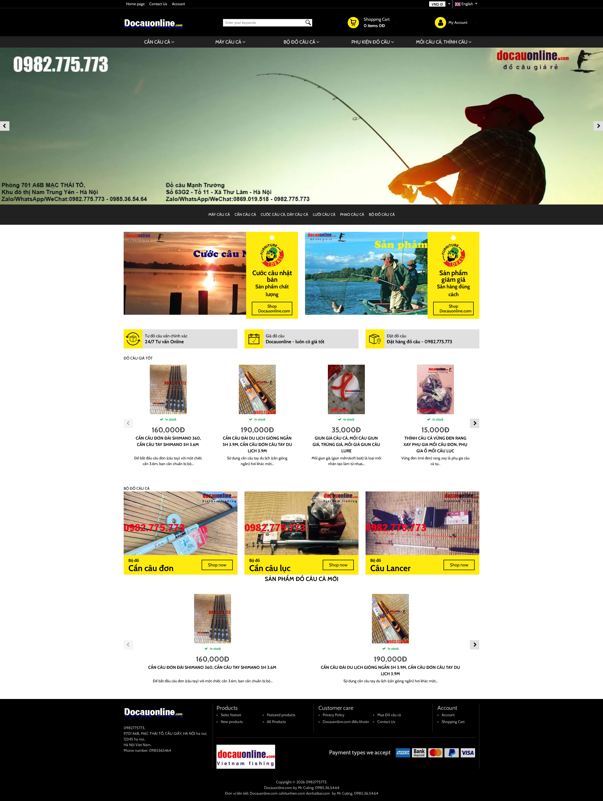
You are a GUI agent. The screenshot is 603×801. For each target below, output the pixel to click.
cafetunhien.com (292, 793)
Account (178, 4)
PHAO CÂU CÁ (352, 214)
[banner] (301, 126)
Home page (135, 4)
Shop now (217, 565)
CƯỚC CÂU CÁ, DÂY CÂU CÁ (284, 214)
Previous (4, 126)
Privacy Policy (333, 715)
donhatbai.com (318, 793)
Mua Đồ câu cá (389, 715)
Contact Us (158, 4)
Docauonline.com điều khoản (346, 721)
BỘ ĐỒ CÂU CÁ (299, 42)
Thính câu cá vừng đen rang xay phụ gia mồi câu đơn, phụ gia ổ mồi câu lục (435, 445)
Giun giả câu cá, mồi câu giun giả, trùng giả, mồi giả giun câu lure (346, 445)
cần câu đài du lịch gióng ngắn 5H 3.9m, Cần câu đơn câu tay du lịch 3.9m (257, 445)
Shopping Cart (453, 721)
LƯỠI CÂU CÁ (324, 214)
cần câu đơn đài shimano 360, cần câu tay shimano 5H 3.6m (212, 667)
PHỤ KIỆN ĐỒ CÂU (370, 42)
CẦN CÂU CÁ (157, 42)
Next (598, 126)
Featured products (281, 715)
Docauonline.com (278, 787)
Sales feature (231, 715)
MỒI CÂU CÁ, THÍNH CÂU (441, 42)
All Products (276, 721)
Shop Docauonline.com (274, 309)
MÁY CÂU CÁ (228, 42)
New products (232, 721)
